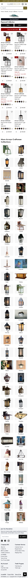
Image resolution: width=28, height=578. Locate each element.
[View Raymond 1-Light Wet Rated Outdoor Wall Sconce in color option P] (23, 77)
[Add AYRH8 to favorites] (25, 112)
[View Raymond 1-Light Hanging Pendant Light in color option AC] (17, 101)
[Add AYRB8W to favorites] (12, 85)
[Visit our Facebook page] (5, 541)
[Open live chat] (25, 574)
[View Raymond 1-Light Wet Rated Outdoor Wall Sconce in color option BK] (19, 77)
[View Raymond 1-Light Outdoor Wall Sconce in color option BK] (6, 50)
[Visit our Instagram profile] (8, 541)
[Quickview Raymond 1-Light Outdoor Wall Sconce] (2, 53)
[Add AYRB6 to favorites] (25, 33)
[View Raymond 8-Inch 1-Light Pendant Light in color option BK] (19, 128)
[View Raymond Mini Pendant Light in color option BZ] (8, 128)
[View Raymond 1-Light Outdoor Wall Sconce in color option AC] (4, 50)
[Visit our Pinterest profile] (2, 541)
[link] (26, 4)
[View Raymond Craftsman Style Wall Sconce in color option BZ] (21, 50)
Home (2, 11)
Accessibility (3, 554)
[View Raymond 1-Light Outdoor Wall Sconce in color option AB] (2, 50)
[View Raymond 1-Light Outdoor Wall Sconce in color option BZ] (8, 50)
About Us (3, 547)
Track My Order (4, 568)
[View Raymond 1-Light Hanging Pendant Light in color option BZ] (21, 101)
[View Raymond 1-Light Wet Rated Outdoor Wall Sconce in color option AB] (15, 77)
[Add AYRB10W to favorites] (12, 58)
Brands (6, 11)
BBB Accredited (4, 551)
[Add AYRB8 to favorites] (12, 33)
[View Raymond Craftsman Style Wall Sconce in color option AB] (15, 50)
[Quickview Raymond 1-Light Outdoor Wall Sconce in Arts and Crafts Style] (2, 80)
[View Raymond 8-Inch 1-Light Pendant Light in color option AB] (15, 128)
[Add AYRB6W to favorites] (25, 58)
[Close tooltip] (25, 569)
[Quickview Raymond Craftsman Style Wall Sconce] (16, 53)
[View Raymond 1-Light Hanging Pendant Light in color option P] (23, 101)
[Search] (25, 8)
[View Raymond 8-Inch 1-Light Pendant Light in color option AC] (17, 128)
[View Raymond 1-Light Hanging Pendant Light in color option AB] (15, 101)
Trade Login (17, 568)
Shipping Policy (18, 552)
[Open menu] (2, 4)
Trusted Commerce (5, 552)
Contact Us (3, 549)
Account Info (4, 570)
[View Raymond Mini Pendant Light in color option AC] (4, 128)
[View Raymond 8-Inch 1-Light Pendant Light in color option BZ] (21, 128)
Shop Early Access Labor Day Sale (14, 1)
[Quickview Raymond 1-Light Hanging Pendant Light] (16, 107)
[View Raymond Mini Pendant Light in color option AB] (2, 128)
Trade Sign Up (18, 566)
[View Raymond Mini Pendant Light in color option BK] (6, 128)
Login (2, 566)
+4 (12, 51)
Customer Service (19, 547)
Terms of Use (4, 558)
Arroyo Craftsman (13, 11)
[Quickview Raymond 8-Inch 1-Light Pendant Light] (16, 132)
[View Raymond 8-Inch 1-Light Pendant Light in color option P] (23, 128)
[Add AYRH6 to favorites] (12, 112)
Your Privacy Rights (5, 560)
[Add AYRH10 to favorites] (25, 85)
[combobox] (12, 8)
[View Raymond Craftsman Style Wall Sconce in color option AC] (17, 50)
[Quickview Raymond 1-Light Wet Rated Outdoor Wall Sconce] (16, 80)
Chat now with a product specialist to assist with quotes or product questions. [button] (16, 570)
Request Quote (18, 549)
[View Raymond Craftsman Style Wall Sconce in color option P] (23, 50)
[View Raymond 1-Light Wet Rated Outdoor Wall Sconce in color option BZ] (21, 77)
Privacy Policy (4, 556)
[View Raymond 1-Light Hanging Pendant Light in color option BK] (19, 101)
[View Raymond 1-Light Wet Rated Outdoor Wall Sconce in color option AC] (17, 77)
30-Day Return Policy (20, 551)
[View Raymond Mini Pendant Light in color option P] (10, 128)
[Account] (22, 4)
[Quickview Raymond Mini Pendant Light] (2, 132)
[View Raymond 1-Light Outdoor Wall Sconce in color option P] (10, 50)
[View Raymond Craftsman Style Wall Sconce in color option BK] (19, 50)
